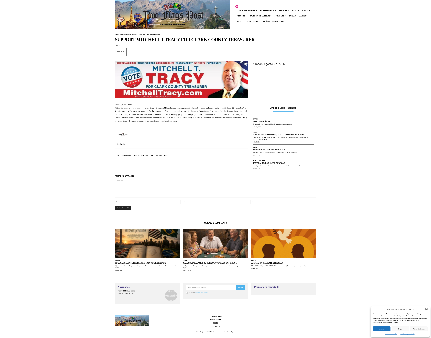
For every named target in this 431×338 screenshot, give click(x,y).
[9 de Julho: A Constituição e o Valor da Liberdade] (147, 243)
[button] (426, 309)
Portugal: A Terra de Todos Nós (269, 150)
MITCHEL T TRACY (148, 155)
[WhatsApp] (154, 54)
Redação (120, 52)
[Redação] (122, 134)
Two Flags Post (259, 161)
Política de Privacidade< (201, 292)
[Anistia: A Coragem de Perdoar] (283, 243)
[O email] (160, 54)
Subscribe (241, 287)
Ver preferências (419, 329)
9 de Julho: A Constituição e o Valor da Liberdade (278, 135)
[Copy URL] (170, 54)
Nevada (159, 155)
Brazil (255, 119)
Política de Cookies (391, 334)
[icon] (236, 6)
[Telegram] (165, 54)
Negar (400, 329)
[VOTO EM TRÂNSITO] (171, 295)
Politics (122, 34)
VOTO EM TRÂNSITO (262, 121)
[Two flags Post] (172, 14)
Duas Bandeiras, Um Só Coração (269, 163)
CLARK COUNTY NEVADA (131, 155)
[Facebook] (149, 54)
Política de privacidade (407, 334)
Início (117, 34)
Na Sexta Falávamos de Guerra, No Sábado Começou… (210, 263)
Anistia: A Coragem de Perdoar (267, 263)
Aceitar (381, 329)
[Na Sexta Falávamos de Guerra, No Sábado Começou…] (215, 243)
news (166, 155)
